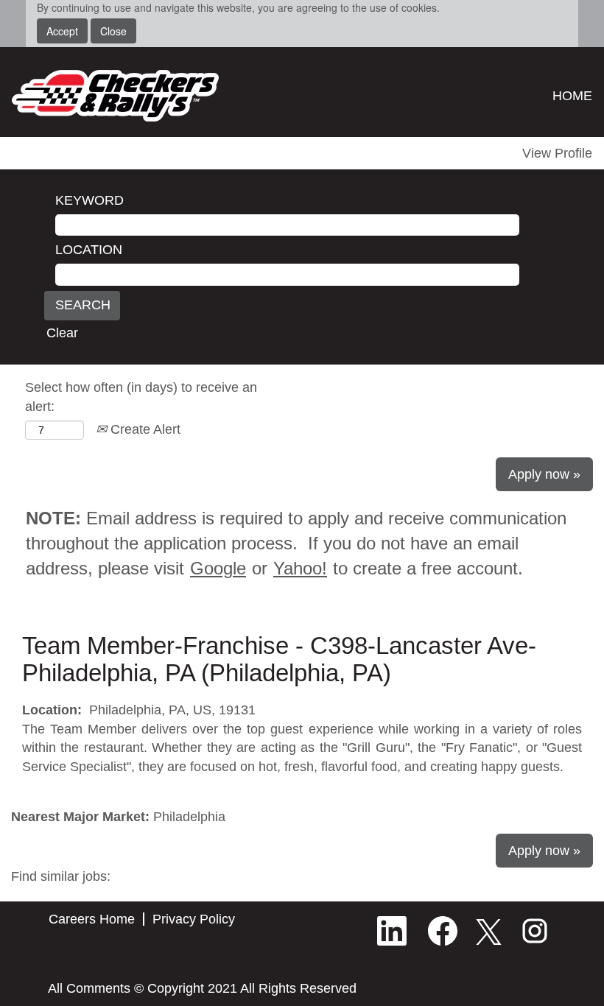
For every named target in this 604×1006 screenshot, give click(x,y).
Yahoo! (300, 568)
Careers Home (92, 919)
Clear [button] (62, 333)
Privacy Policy (193, 919)
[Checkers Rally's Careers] (115, 95)
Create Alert (143, 429)
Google (218, 568)
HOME (572, 95)
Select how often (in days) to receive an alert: (141, 397)
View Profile (557, 153)
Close (113, 31)
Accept (62, 31)
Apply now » (544, 474)
